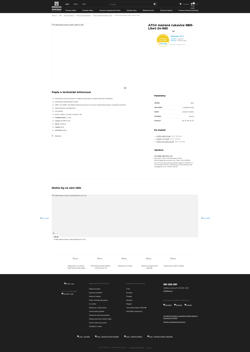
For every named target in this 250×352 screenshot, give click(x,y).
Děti (84, 4)
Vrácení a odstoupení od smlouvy (174, 322)
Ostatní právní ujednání (96, 311)
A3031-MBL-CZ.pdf (163, 136)
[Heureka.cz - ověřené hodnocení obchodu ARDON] (173, 40)
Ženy (76, 4)
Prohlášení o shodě (95, 326)
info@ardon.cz (168, 291)
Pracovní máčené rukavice (83, 15)
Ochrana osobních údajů (136, 348)
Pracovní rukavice (69, 15)
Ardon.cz (54, 15)
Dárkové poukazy (94, 289)
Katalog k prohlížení (95, 293)
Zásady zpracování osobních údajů (100, 319)
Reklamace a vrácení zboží (97, 308)
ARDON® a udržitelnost (134, 311)
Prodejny (129, 296)
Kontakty (129, 293)
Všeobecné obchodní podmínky (99, 315)
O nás (128, 289)
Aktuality (129, 300)
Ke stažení (92, 304)
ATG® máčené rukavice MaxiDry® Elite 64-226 (69, 239)
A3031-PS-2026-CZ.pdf (165, 142)
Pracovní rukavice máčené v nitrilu (102, 15)
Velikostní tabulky (95, 296)
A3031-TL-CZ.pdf (162, 139)
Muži (67, 4)
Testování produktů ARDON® (136, 308)
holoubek (73, 291)
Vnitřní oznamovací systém (98, 323)
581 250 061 (170, 284)
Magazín (129, 304)
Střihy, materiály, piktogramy (98, 300)
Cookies (149, 348)
